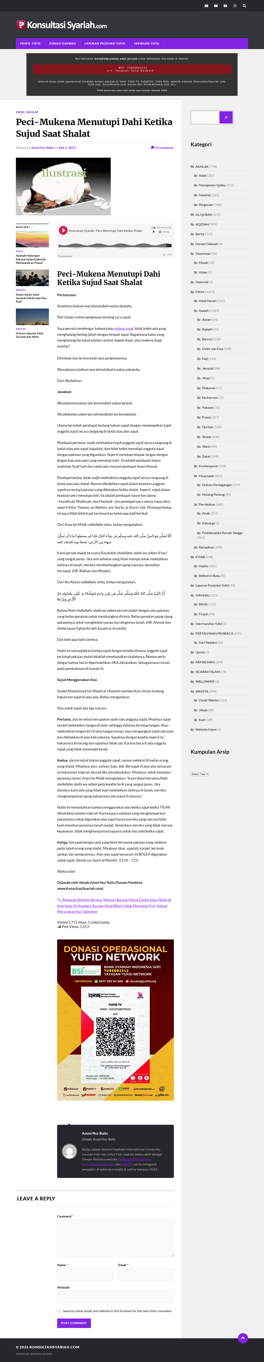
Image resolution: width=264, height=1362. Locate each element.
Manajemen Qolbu (212, 185)
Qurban (207, 427)
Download (203, 253)
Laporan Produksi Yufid (105, 43)
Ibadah (204, 310)
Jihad (206, 378)
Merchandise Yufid (209, 624)
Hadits (203, 566)
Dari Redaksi (208, 642)
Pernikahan (207, 504)
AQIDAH (202, 224)
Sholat (32, 112)
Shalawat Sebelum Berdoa (82, 900)
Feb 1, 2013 (67, 147)
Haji (205, 358)
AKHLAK (202, 166)
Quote (200, 652)
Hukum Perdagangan (217, 485)
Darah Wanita (209, 700)
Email (123, 1265)
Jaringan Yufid (146, 43)
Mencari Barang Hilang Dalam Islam (130, 900)
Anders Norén (41, 1353)
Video (203, 272)
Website (63, 1287)
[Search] (244, 5)
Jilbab (203, 710)
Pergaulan (206, 205)
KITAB (200, 557)
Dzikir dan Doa (212, 349)
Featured (202, 282)
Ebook (203, 262)
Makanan (209, 388)
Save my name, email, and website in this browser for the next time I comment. (117, 1311)
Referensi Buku (209, 576)
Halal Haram (208, 301)
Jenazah (208, 368)
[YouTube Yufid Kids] (225, 5)
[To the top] (243, 1338)
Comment (65, 1216)
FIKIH (20, 112)
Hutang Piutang (213, 494)
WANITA (202, 691)
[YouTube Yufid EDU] (216, 5)
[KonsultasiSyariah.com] (132, 25)
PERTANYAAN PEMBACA (214, 633)
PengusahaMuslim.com (134, 1159)
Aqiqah (207, 329)
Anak (206, 513)
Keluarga (208, 523)
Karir (202, 720)
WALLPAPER (205, 681)
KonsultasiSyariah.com (98, 1164)
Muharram (209, 397)
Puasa (206, 417)
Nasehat (205, 195)
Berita (200, 234)
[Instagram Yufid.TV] (235, 5)
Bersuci (207, 339)
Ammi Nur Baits (42, 147)
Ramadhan (206, 547)
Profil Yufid (30, 43)
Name (62, 1265)
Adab (202, 175)
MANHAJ (203, 595)
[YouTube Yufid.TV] (206, 5)
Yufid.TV (127, 1164)
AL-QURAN (204, 214)
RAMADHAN (205, 662)
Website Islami (206, 729)
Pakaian (207, 407)
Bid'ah (203, 604)
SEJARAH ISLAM (208, 672)
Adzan (206, 319)
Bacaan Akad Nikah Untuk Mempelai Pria (123, 906)
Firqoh (203, 614)
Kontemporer (208, 466)
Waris (206, 446)
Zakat (206, 456)
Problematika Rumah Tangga (222, 533)
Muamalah (206, 476)
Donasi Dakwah (62, 43)
